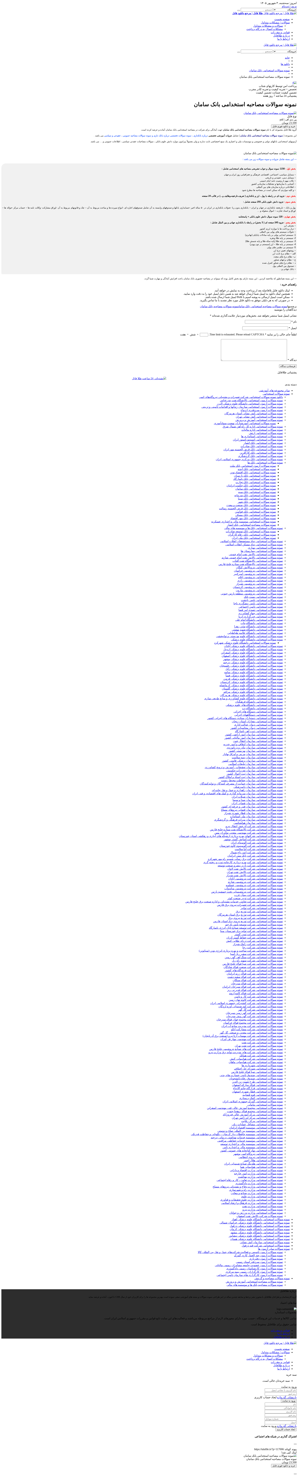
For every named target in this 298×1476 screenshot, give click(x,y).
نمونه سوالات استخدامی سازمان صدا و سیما (258, 800)
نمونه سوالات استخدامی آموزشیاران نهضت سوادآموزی (245, 423)
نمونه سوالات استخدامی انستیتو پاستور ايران (258, 439)
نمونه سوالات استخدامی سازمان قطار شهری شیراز (253, 813)
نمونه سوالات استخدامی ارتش (266, 433)
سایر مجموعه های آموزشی (274, 390)
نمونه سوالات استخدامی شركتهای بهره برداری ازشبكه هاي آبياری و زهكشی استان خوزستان (231, 836)
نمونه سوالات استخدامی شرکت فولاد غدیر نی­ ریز (255, 990)
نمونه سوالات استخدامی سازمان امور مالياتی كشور (254, 737)
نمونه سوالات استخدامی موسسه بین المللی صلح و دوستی (250, 1130)
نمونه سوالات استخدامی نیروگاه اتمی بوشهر (258, 1153)
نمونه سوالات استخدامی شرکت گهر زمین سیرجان (254, 1012)
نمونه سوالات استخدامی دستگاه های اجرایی (258, 711)
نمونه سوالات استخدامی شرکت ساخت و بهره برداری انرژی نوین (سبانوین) (241, 950)
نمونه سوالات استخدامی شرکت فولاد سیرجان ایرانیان (252, 986)
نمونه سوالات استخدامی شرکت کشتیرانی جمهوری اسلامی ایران (246, 1003)
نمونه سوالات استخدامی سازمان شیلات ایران (257, 796)
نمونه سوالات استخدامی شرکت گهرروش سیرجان (254, 1016)
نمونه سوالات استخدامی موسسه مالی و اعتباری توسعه (251, 1144)
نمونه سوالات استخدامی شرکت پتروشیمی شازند (255, 881)
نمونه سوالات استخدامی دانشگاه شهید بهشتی (257, 629)
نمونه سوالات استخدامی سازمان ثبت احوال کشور (255, 773)
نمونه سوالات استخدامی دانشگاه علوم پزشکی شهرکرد (245, 642)
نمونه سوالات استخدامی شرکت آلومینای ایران (257, 842)
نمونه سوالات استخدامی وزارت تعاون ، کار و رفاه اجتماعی (250, 1180)
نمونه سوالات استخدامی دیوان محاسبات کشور (256, 727)
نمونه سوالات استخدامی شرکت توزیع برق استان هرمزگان (250, 914)
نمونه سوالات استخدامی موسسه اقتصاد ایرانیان (256, 1127)
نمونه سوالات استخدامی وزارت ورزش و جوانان (256, 1212)
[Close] (295, 1473)
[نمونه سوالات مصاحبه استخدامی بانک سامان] (270, 113)
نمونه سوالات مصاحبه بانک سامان (219, 306)
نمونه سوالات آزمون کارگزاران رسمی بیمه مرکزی (254, 1271)
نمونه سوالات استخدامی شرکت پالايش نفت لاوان (255, 868)
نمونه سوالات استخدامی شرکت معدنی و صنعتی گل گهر (251, 1032)
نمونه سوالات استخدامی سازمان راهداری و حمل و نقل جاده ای (247, 790)
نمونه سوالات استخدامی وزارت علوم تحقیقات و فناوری (251, 1199)
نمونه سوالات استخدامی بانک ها (265, 462)
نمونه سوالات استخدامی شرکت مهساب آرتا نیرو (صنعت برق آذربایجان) (243, 1035)
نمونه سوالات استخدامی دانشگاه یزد (262, 708)
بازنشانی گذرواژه (287, 1397)
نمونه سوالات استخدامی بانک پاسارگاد (254, 478)
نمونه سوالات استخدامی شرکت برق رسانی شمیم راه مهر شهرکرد (245, 858)
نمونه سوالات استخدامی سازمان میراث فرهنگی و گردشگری (248, 819)
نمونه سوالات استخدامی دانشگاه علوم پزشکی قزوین (253, 678)
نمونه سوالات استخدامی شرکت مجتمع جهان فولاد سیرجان (249, 1019)
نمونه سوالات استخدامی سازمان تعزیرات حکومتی (254, 770)
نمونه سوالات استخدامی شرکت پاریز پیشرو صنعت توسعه (250, 865)
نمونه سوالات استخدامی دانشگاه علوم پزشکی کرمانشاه (251, 685)
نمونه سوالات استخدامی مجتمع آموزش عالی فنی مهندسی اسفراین (245, 1107)
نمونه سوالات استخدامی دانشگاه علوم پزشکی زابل (254, 668)
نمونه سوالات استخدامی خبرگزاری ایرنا (261, 616)
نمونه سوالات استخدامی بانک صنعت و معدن (251, 505)
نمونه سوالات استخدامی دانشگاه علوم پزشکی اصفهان (252, 655)
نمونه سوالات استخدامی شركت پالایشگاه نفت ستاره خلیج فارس (246, 829)
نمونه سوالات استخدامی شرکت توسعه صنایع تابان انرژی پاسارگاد (246, 927)
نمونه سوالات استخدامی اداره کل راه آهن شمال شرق (253, 426)
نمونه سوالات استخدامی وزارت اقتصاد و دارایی (256, 1170)
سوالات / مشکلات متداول (275, 22)
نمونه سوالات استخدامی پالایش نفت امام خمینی (256, 554)
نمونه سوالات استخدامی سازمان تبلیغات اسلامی (255, 763)
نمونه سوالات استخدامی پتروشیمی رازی (260, 580)
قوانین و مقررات (280, 32)
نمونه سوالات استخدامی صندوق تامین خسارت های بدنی (251, 1075)
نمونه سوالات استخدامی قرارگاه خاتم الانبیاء (258, 1088)
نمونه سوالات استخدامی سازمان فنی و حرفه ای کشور (252, 806)
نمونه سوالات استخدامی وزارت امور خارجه (258, 1173)
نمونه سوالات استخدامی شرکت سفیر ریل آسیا (256, 954)
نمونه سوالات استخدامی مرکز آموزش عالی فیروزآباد (253, 1114)
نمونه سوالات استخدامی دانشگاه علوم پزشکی (257, 639)
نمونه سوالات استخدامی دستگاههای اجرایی (258, 714)
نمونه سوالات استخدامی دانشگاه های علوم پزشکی (254, 705)
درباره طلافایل (281, 35)
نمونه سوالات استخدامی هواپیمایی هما (261, 1166)
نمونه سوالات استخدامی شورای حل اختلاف (258, 1068)
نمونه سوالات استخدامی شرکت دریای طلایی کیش (254, 940)
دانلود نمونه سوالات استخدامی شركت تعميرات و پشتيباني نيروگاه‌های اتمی (241, 397)
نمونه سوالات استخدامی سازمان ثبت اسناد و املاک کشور (250, 777)
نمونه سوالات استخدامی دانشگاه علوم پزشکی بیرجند (253, 662)
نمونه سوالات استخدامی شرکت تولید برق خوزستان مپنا (251, 931)
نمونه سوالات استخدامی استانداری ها (262, 436)
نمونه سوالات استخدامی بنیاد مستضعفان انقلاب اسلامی (251, 541)
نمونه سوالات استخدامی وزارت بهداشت (260, 1176)
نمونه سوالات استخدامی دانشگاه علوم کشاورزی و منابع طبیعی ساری (243, 698)
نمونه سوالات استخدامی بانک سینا (257, 498)
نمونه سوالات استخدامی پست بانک (263, 596)
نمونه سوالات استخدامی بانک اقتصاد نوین (253, 472)
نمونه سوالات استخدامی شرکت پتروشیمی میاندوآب (253, 888)
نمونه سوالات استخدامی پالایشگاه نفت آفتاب (257, 560)
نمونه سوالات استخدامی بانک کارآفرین (261, 452)
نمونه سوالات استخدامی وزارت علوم (262, 1196)
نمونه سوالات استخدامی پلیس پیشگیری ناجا (258, 603)
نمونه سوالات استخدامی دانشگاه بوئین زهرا (258, 626)
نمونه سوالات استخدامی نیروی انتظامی (261, 1157)
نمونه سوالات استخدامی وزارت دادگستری (259, 1183)
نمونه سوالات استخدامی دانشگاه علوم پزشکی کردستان (251, 682)
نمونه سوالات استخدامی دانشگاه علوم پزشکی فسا (254, 675)
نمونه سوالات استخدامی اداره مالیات (262, 429)
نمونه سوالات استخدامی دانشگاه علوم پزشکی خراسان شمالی (255, 1222)
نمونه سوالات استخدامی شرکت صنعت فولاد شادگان (253, 967)
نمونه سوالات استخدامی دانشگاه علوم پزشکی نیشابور (259, 1235)
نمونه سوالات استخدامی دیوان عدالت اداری (258, 724)
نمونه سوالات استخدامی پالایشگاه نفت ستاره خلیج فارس (250, 564)
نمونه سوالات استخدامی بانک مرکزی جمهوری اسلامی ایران (249, 459)
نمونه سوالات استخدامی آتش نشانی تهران (259, 416)
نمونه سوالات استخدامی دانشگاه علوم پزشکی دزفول (260, 1225)
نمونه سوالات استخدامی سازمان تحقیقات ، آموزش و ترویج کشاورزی (244, 767)
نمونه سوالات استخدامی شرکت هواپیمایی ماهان (256, 1062)
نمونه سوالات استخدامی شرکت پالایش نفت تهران (255, 872)
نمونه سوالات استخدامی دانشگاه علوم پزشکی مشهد (260, 1232)
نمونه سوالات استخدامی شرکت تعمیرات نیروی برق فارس (250, 904)
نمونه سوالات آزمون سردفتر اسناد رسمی (259, 1261)
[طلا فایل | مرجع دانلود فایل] (280, 44)
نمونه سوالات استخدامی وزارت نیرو (262, 1209)
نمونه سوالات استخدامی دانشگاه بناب (262, 623)
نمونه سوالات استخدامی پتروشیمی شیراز (259, 583)
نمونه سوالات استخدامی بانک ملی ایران (254, 537)
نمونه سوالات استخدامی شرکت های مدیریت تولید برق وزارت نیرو (245, 1052)
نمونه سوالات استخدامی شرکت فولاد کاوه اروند (256, 993)
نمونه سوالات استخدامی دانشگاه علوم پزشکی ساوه (253, 672)
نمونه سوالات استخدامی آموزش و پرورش (259, 419)
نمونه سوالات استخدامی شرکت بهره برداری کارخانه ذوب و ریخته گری (243, 862)
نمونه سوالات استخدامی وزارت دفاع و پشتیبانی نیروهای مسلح (248, 1186)
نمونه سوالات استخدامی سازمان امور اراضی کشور (254, 734)
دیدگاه (292, 359)
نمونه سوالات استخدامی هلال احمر (263, 1160)
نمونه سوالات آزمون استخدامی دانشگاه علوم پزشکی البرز (250, 403)
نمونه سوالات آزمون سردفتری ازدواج (262, 410)
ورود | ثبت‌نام (289, 6)
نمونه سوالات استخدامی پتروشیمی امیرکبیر (258, 573)
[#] (294, 82)
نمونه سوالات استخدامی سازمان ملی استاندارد (256, 816)
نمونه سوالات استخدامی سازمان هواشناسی (258, 822)
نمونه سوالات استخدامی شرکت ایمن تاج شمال (256, 852)
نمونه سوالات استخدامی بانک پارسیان (255, 475)
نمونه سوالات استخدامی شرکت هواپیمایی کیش (256, 1058)
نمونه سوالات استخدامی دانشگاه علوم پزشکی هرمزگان (251, 695)
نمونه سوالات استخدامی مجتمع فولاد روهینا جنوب (255, 1111)
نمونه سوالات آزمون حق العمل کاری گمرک (258, 1255)
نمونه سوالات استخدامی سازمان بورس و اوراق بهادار (253, 754)
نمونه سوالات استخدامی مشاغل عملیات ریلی (257, 1124)
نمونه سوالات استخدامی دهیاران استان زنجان (257, 721)
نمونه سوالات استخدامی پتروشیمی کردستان (258, 587)
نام (294, 321)
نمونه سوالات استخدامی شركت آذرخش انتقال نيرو (254, 826)
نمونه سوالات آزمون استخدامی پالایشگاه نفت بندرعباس (251, 400)
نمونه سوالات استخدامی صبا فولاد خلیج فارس (257, 1071)
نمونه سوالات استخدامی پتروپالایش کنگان (259, 567)
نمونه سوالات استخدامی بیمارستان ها (262, 551)
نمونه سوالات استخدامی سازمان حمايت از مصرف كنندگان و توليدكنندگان (241, 783)
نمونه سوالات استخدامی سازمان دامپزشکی (258, 786)
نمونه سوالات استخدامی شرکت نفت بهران (259, 1045)
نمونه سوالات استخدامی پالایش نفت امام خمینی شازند (252, 557)
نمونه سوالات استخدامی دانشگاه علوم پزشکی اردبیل (253, 649)
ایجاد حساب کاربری (286, 1429)
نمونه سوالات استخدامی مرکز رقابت (262, 1121)
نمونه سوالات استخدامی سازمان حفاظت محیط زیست (252, 780)
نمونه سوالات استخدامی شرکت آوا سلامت (259, 849)
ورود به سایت (288, 1400)
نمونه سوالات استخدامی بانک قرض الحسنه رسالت (247, 508)
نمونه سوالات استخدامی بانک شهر (257, 501)
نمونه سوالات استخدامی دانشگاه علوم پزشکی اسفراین (252, 652)
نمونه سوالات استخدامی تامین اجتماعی (261, 606)
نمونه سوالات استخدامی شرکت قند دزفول (266, 1245)
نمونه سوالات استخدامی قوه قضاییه (262, 1094)
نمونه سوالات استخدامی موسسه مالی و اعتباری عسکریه (243, 521)
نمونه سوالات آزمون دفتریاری (266, 1258)
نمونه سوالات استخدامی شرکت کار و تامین (258, 996)
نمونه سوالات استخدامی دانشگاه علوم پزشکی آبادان (253, 646)
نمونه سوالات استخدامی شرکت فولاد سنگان (258, 980)
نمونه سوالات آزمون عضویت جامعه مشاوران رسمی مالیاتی (249, 1265)
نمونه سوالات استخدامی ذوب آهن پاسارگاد (259, 731)
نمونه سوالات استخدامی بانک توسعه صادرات (251, 531)
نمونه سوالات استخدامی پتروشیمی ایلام (260, 577)
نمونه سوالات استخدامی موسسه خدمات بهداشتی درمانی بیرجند (247, 1137)
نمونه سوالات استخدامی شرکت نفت (262, 1042)
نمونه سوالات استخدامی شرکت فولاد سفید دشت (255, 976)
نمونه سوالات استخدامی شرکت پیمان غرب (258, 895)
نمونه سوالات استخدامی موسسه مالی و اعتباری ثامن (252, 1147)
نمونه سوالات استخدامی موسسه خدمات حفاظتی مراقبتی (250, 1140)
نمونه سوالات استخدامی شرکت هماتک (261, 1055)
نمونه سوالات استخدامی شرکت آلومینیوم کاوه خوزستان (251, 845)
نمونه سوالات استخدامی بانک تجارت (256, 482)
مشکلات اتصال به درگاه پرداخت (264, 29)
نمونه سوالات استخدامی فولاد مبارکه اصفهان (257, 1085)
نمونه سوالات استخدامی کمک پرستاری (261, 1098)
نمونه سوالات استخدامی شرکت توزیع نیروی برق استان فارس (248, 921)
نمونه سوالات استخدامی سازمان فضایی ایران (257, 803)
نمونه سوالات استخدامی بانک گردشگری (260, 456)
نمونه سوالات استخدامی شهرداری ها (262, 1065)
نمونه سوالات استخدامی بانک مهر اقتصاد (253, 518)
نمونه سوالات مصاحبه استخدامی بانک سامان (262, 306)
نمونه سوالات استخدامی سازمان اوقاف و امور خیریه (253, 744)
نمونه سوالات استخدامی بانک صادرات (262, 446)
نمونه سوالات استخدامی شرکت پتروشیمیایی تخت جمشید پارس (247, 891)
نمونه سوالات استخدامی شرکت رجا (262, 947)
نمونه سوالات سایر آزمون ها (274, 1248)
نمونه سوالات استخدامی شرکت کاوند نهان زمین (256, 999)
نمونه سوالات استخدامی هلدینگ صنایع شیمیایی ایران (253, 1163)
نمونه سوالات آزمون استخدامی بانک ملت (253, 465)
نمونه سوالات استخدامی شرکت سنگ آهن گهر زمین (254, 957)
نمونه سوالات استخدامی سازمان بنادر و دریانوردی (255, 747)
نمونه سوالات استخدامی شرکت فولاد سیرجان (257, 983)
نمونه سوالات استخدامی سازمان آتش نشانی (265, 1242)
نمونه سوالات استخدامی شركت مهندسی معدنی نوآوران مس (248, 832)
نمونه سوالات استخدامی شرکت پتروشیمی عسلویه (254, 885)
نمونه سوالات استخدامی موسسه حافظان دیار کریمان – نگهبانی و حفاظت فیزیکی (237, 1134)
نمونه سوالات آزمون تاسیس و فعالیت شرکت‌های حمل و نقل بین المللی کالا (240, 1252)
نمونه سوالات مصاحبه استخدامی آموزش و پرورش (254, 1281)
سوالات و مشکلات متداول (268, 25)
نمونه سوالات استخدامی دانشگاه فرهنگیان (259, 701)
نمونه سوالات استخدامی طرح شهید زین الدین (257, 1081)
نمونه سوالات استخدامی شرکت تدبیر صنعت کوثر (255, 898)
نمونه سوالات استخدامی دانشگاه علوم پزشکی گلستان (252, 688)
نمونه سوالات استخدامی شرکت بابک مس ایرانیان (255, 855)
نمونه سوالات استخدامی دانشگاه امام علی (259, 619)
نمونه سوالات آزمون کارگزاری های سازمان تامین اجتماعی (250, 1275)
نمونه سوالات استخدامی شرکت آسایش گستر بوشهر (253, 839)
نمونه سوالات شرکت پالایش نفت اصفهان (259, 1216)
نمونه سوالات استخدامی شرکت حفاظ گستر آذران (254, 937)
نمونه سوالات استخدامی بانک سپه (257, 492)
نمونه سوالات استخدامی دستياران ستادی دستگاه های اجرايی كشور (245, 718)
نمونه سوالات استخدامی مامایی (265, 1104)
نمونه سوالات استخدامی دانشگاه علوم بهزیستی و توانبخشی (249, 636)
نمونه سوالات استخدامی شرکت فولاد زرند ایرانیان (255, 973)
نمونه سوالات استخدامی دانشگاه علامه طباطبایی (255, 632)
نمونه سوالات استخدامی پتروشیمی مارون (259, 590)
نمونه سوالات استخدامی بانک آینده (257, 469)
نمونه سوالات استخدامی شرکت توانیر (262, 908)
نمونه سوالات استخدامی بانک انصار (263, 442)
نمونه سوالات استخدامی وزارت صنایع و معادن (257, 1193)
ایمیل (293, 328)
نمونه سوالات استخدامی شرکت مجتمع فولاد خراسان (253, 1022)
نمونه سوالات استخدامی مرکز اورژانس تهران (257, 1117)
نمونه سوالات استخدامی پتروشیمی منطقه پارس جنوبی (252, 593)
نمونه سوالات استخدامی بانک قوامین (255, 511)
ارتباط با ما (283, 38)
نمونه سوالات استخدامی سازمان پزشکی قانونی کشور (252, 760)
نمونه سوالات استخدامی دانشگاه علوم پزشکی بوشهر (253, 659)
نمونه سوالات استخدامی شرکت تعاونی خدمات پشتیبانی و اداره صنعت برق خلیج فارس (234, 901)
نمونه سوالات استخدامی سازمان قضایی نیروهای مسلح (252, 809)
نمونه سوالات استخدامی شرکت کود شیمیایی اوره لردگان (250, 1006)
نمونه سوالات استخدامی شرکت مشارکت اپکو (257, 1029)
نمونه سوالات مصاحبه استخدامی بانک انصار (251, 524)
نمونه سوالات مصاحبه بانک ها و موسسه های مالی (255, 1284)
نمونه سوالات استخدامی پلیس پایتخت (262, 600)
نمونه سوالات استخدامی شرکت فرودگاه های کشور (254, 970)
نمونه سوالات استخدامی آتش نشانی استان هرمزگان (253, 413)
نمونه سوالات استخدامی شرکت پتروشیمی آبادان (255, 878)
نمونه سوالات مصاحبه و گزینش (272, 1278)
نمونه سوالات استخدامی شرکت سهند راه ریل (257, 960)
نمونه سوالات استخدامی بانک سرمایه (255, 495)
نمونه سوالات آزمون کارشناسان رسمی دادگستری (254, 1268)
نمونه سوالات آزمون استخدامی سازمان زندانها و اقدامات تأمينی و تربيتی (242, 406)
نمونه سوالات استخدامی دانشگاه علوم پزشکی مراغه (253, 691)
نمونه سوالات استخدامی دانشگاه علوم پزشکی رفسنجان (251, 665)
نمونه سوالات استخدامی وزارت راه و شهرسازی (256, 1189)
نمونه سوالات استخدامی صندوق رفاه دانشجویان (256, 1078)
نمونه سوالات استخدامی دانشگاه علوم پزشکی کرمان (260, 1229)
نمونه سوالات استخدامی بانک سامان (255, 488)
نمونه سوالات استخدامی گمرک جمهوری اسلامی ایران (252, 1101)
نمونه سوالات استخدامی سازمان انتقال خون (258, 741)
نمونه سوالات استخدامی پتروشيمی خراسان (258, 570)
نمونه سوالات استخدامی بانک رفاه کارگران (252, 534)
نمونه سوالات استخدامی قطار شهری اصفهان (257, 1091)
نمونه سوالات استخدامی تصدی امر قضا (261, 610)
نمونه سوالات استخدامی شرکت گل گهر (260, 1009)
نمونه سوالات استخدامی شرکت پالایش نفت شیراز (254, 875)
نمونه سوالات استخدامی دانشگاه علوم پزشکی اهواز (261, 1219)
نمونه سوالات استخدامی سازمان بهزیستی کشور (256, 750)
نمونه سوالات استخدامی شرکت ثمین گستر (258, 934)
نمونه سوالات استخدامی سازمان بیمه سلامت (257, 757)
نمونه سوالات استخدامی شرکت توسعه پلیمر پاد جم (254, 924)
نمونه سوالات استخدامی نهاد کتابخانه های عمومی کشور (251, 1150)
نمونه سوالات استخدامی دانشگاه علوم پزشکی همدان (260, 1239)
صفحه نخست (282, 19)
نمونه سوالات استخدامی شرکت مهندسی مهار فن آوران (251, 1039)
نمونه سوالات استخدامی (276, 393)
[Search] (238, 10)
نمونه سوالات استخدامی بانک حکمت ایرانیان (251, 485)
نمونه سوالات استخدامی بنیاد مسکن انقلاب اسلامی (254, 544)
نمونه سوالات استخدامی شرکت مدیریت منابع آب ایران (252, 1026)
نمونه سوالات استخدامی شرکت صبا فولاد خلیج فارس (252, 963)
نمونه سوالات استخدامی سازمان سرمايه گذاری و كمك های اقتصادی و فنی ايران (237, 793)
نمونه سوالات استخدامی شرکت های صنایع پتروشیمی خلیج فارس (246, 1049)
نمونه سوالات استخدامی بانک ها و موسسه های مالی (253, 528)
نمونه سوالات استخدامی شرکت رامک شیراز (258, 944)
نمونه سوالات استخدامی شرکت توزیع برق (259, 911)
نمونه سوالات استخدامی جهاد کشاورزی (260, 613)
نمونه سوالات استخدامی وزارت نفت (262, 1206)
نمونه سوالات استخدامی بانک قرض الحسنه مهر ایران (253, 449)
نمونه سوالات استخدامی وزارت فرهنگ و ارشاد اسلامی (252, 1202)
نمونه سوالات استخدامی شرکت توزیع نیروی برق (255, 917)
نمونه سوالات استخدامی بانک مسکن (255, 514)
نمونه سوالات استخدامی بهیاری (265, 547)
